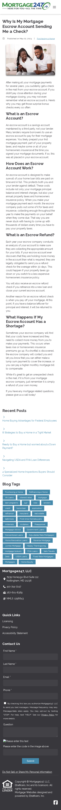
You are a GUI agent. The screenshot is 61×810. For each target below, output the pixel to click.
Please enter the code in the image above (26, 746)
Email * (7, 677)
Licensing (7, 621)
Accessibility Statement (15, 633)
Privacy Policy (10, 627)
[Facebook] (56, 802)
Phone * (7, 690)
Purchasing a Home (46, 38)
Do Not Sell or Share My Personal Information (27, 772)
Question (8, 724)
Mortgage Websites (26, 792)
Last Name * (9, 664)
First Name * (9, 650)
